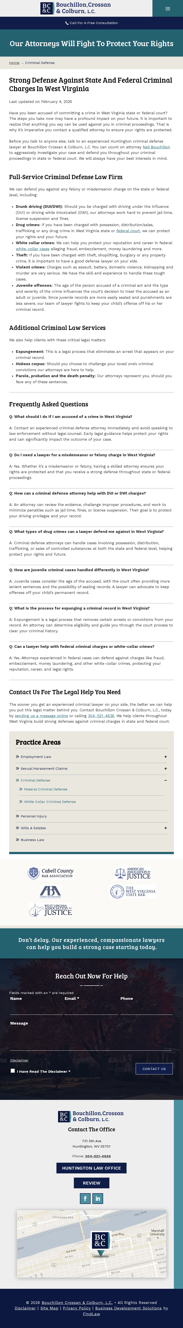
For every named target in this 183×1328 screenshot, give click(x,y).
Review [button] (91, 1183)
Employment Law (36, 757)
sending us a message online (41, 716)
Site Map (49, 1308)
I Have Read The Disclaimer (44, 1071)
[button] (167, 8)
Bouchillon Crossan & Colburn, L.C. (77, 1302)
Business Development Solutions (128, 1308)
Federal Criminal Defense (45, 789)
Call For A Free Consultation (94, 23)
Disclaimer (19, 1060)
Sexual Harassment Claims (44, 768)
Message (19, 1023)
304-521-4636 (101, 716)
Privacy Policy (77, 1308)
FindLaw (91, 1314)
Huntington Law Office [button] (91, 1168)
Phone (127, 998)
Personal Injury (34, 816)
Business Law (32, 840)
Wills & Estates (33, 828)
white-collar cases (33, 249)
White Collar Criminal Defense (50, 802)
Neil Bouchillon (156, 147)
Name (16, 998)
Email (72, 998)
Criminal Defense (35, 780)
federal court (128, 231)
